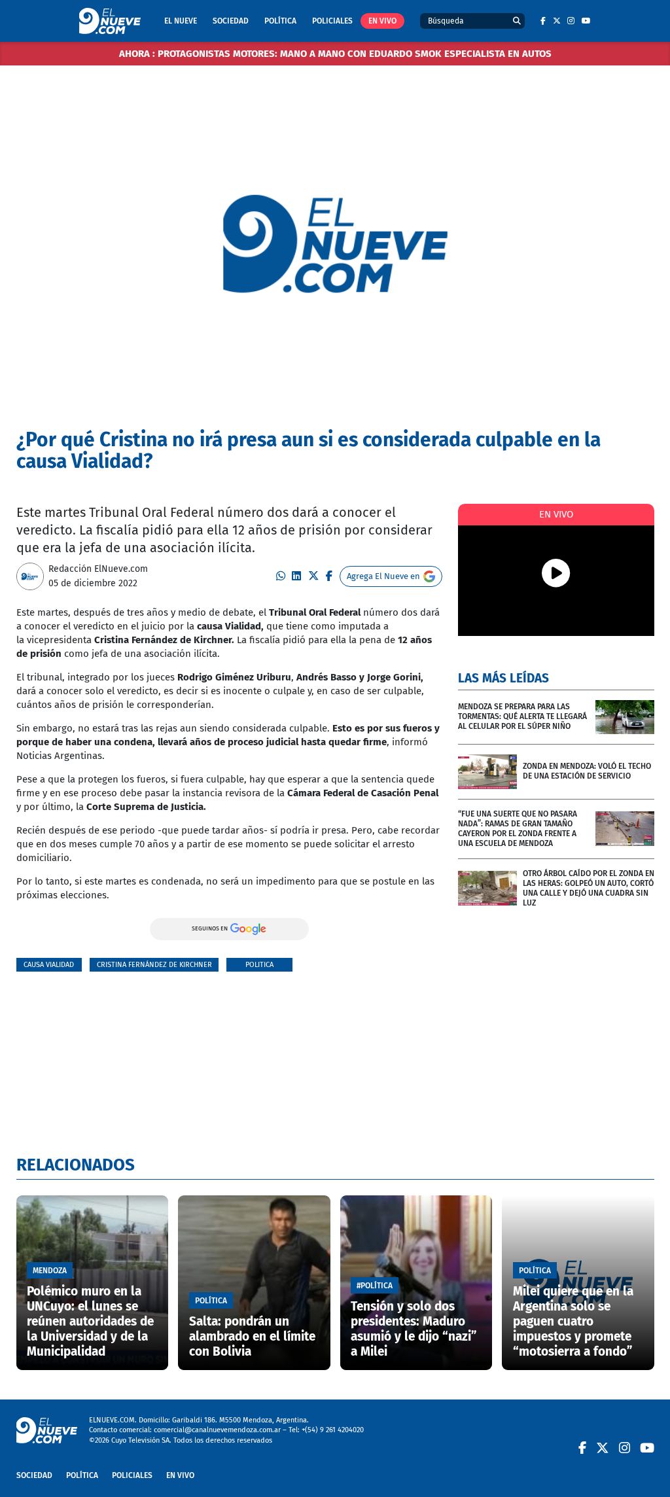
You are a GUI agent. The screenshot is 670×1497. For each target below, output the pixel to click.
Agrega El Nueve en (383, 576)
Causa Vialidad (49, 964)
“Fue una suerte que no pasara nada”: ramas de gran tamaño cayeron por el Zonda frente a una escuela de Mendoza (517, 828)
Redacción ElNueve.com (98, 568)
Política (280, 21)
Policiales (332, 21)
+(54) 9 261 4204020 (333, 1430)
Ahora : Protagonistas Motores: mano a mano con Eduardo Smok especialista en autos (335, 54)
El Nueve (180, 21)
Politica (259, 964)
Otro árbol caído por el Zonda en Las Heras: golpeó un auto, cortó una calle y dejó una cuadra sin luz (588, 888)
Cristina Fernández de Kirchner (154, 964)
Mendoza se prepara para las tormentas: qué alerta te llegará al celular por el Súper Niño (522, 716)
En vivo (382, 21)
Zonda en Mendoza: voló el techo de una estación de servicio (587, 771)
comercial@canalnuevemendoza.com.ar (217, 1430)
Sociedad (231, 21)
